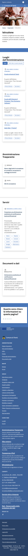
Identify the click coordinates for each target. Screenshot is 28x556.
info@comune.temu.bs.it (11, 488)
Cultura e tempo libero (8, 393)
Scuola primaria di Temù (11, 74)
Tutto (5, 63)
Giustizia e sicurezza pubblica (10, 398)
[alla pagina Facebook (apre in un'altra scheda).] (3, 514)
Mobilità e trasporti (7, 403)
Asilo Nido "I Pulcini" (10, 128)
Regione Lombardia (6, 2)
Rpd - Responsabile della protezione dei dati (11, 507)
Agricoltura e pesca (7, 377)
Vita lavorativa (6, 413)
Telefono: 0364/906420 (10, 477)
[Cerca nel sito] (25, 6)
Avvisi (3, 369)
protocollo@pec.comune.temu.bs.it (13, 491)
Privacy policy (5, 525)
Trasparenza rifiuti (8, 453)
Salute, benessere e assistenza (10, 406)
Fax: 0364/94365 (8, 480)
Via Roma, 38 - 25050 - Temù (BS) (15, 475)
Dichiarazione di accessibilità (8, 529)
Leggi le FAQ (5, 532)
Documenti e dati (6, 359)
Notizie (4, 367)
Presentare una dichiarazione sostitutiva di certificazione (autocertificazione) (13, 214)
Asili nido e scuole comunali (16, 63)
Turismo (4, 411)
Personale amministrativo (9, 356)
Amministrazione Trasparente (12, 430)
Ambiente (4, 380)
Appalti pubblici (6, 385)
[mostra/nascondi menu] (3, 6)
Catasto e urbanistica (7, 390)
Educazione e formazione (9, 395)
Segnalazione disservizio (7, 535)
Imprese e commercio (8, 400)
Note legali (4, 522)
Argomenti (10, 28)
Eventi (3, 424)
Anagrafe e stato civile (14, 209)
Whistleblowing (7, 465)
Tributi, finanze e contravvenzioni (11, 408)
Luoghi (4, 421)
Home (4, 28)
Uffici (3, 351)
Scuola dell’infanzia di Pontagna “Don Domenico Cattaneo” (12, 101)
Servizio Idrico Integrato (10, 494)
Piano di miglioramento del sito (9, 542)
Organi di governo (7, 346)
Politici (4, 354)
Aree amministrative (7, 349)
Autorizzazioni (6, 387)
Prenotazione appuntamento (8, 539)
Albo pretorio (6, 441)
